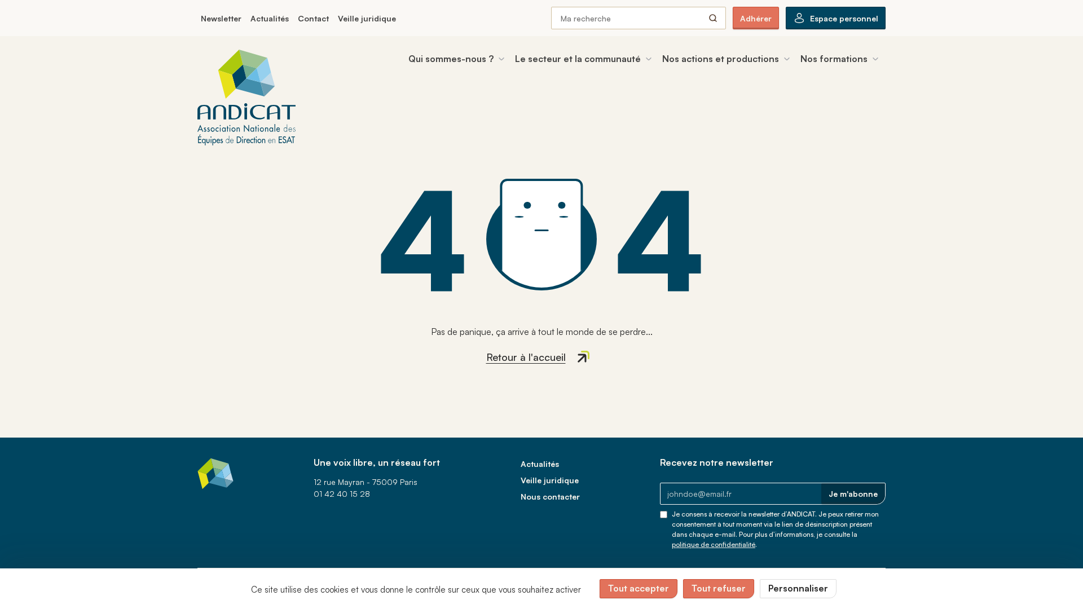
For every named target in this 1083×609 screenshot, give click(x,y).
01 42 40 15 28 (342, 493)
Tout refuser (719, 588)
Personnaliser (798, 588)
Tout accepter (638, 588)
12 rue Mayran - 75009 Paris (365, 482)
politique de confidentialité (713, 544)
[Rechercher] (713, 18)
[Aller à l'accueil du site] (246, 98)
